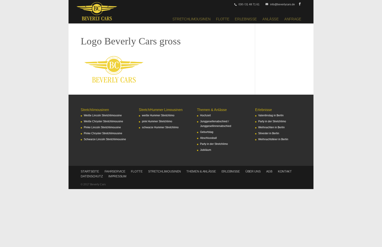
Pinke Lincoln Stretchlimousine (102, 127)
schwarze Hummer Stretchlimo (160, 127)
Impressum (117, 176)
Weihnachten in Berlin (271, 127)
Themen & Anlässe (201, 171)
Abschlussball (208, 138)
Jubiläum (205, 149)
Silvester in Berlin (268, 133)
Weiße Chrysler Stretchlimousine (103, 121)
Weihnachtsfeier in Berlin (273, 139)
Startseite (90, 171)
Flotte (222, 19)
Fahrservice (115, 171)
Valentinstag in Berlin (271, 115)
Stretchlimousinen (191, 19)
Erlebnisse (246, 19)
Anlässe (270, 19)
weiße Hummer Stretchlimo (158, 115)
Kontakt (285, 171)
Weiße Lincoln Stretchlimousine (103, 115)
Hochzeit (205, 115)
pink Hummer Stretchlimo (157, 121)
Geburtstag (206, 132)
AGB (269, 171)
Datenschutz (92, 176)
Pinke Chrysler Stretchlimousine (103, 133)
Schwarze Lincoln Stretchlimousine (105, 139)
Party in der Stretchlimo (214, 144)
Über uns (253, 171)
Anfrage (292, 19)
